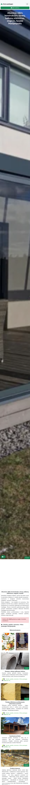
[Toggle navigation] (27, 4)
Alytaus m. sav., (6, 680)
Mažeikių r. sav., (7, 746)
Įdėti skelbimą (15, 7)
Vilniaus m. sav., (7, 714)
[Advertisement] (15, 574)
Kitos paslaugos (23, 679)
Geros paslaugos (8, 4)
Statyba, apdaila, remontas (12, 679)
